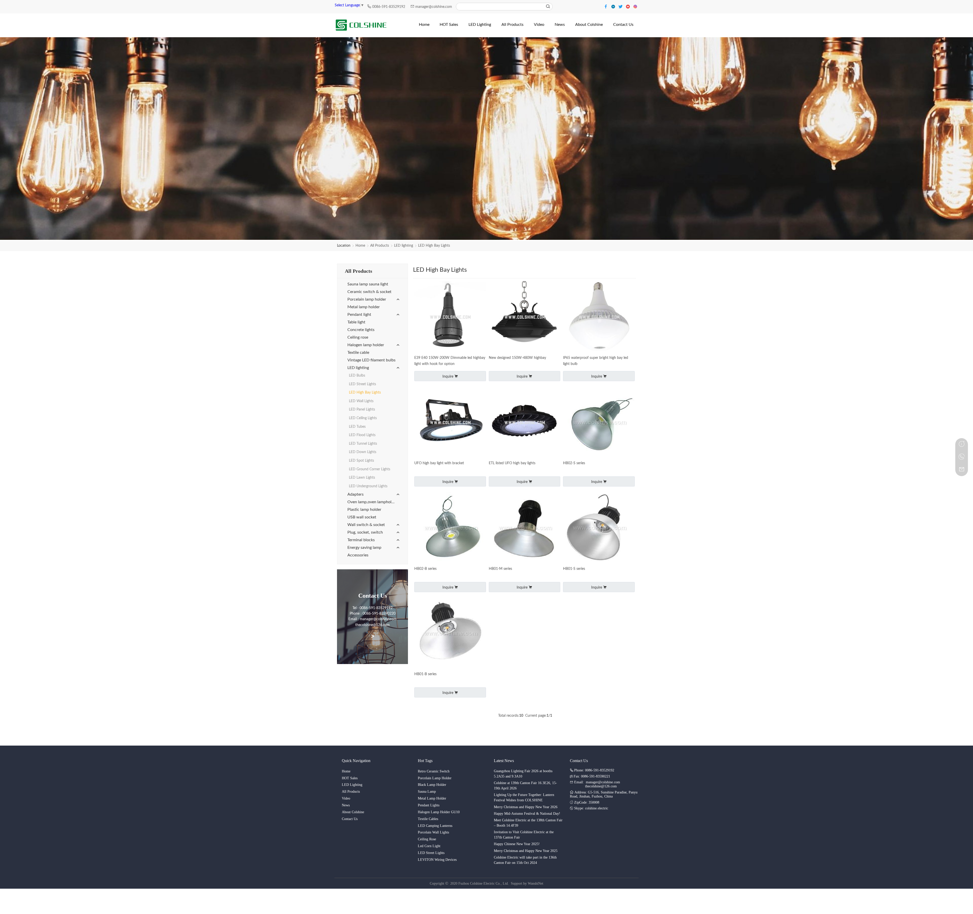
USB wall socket (361, 517)
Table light (356, 322)
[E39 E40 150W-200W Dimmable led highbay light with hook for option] (450, 317)
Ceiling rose (357, 337)
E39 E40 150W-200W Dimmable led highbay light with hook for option (449, 361)
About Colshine (353, 812)
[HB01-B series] (450, 634)
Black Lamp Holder (432, 785)
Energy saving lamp (364, 548)
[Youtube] (628, 6)
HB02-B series (425, 569)
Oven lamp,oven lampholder (372, 502)
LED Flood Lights (362, 435)
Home (360, 245)
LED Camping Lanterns (435, 826)
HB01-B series (425, 674)
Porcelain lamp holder (366, 299)
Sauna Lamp (427, 791)
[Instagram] (635, 6)
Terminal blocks (361, 540)
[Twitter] (621, 6)
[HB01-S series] (599, 528)
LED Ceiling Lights (363, 418)
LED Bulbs (357, 375)
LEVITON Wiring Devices (437, 860)
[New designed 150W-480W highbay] (524, 317)
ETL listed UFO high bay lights (512, 463)
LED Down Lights (362, 452)
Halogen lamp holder (365, 345)
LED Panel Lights (362, 409)
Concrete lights (361, 330)
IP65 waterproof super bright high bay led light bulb (595, 361)
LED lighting (403, 245)
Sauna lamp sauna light (367, 284)
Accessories (357, 555)
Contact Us (350, 819)
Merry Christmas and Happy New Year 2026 (525, 807)
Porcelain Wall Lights (433, 832)
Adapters (355, 494)
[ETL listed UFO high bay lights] (524, 423)
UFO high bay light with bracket (439, 463)
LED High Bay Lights (434, 245)
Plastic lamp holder (364, 510)
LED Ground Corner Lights (369, 469)
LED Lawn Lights (362, 477)
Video (346, 798)
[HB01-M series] (524, 528)
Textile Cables (428, 819)
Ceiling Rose (427, 839)
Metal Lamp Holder (432, 798)
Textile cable (358, 353)
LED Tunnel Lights (363, 443)
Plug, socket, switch (365, 532)
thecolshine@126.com (601, 786)
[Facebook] (606, 6)
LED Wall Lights (361, 401)
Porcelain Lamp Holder (435, 778)
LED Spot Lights (361, 460)
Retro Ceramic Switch (434, 771)
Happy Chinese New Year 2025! (517, 844)
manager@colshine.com (433, 7)
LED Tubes (357, 427)
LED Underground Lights (368, 486)
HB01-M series (500, 569)
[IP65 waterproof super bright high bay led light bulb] (599, 317)
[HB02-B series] (450, 528)
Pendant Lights (428, 805)
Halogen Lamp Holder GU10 (439, 812)
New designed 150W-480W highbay (517, 358)
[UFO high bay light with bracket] (450, 423)
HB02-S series (574, 463)
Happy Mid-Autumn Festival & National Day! (527, 813)
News (346, 805)
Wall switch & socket (366, 525)
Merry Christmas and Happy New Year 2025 (525, 851)
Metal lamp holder (363, 307)
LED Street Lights (362, 384)
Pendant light (359, 315)
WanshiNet (535, 883)
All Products (379, 245)
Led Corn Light (429, 846)
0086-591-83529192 (389, 7)
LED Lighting (352, 785)
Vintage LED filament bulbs (371, 360)
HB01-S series (574, 569)
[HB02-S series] (599, 423)
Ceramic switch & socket (369, 292)
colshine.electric (596, 808)
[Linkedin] (614, 6)
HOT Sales (350, 778)
